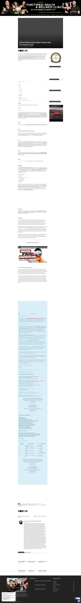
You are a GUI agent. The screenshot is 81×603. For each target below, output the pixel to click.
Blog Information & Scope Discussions (24, 323)
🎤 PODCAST (53, 14)
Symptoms (20, 94)
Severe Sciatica (34, 337)
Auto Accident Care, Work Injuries (29, 336)
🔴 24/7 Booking (33, 14)
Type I (21, 87)
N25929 (31, 386)
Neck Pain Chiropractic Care (23, 98)
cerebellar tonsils (30, 135)
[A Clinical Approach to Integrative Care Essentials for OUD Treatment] (42, 566)
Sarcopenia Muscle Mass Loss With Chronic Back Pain (24, 517)
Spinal (20, 110)
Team (22, 14)
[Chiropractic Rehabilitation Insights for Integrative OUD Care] (22, 557)
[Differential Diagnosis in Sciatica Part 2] (32, 590)
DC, (24, 369)
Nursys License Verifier (29, 388)
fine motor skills (25, 177)
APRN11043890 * (35, 384)
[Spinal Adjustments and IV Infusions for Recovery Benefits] (42, 557)
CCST (34, 369)
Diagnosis (20, 95)
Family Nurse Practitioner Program (36, 395)
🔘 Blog (48, 14)
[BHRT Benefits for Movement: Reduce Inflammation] (32, 566)
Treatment (20, 97)
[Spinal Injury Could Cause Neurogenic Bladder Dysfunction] (32, 581)
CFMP (38, 369)
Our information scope (22, 340)
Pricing (62, 14)
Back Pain (42, 336)
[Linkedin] (71, 15)
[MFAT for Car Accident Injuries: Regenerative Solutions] (32, 557)
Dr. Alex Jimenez (21, 369)
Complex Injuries (24, 40)
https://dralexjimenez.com (27, 522)
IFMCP (36, 369)
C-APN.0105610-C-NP (38, 385)
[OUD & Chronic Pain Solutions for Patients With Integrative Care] (22, 566)
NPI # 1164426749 (32, 409)
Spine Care (38, 40)
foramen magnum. (44, 55)
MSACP (26, 369)
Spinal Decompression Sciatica (33, 40)
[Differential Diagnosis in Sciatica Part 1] (32, 585)
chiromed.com (35, 331)
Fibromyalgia (26, 338)
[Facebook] (68, 15)
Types (20, 85)
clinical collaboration (29, 346)
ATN (40, 369)
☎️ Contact (57, 14)
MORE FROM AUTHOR (28, 552)
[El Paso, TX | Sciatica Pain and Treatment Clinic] (40, 7)
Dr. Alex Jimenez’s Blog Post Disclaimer (25, 100)
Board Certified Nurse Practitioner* (29, 391)
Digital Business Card (32, 464)
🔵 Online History (27, 14)
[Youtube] (75, 15)
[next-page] (19, 572)
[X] (74, 15)
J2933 (35, 410)
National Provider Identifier (23, 440)
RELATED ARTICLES (21, 552)
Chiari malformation (21, 53)
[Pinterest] (72, 15)
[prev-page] (18, 572)
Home (19, 14)
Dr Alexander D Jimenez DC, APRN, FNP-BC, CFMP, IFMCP (26, 46)
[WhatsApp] (24, 50)
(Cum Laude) (38, 396)
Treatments (28, 40)
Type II (21, 89)
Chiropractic (20, 40)
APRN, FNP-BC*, (30, 369)
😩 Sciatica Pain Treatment (41, 14)
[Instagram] (69, 15)
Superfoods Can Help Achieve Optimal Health (40, 516)
